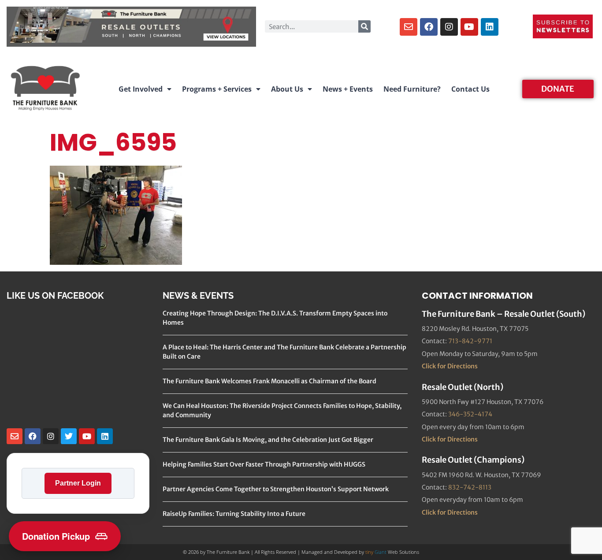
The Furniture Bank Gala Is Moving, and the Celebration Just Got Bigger (268, 440)
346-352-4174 (470, 414)
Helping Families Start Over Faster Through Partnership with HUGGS (264, 464)
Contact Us (470, 89)
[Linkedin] (489, 27)
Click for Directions (450, 366)
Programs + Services (217, 89)
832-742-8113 (469, 487)
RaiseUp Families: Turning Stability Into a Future (234, 514)
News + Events (348, 89)
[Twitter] (69, 436)
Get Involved (141, 89)
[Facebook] (429, 27)
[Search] (364, 26)
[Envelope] (408, 27)
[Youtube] (469, 27)
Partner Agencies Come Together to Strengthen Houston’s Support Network (276, 489)
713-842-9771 (470, 341)
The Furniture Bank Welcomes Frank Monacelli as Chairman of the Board (269, 381)
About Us (287, 89)
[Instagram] (449, 27)
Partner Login (78, 483)
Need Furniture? (412, 89)
